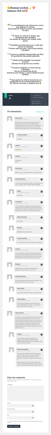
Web (8, 415)
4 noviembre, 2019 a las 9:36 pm (22, 180)
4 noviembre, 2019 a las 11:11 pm (24, 218)
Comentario (10, 384)
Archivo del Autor (10, 98)
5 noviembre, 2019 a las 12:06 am (22, 169)
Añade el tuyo (40, 111)
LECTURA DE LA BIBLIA (38, 97)
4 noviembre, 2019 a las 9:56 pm (23, 350)
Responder (42, 119)
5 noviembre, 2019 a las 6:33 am (23, 300)
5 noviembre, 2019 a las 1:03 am (23, 289)
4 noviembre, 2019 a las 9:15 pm (22, 277)
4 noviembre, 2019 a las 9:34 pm (22, 250)
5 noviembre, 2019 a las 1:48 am (22, 146)
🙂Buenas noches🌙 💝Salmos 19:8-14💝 (21, 9)
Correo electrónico (11, 409)
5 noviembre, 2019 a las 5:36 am (23, 229)
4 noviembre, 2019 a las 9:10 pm (22, 314)
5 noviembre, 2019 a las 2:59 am (23, 192)
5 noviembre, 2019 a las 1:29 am (22, 157)
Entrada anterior (36, 101)
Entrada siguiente (37, 103)
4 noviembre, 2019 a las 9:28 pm (22, 265)
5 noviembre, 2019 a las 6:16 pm (23, 239)
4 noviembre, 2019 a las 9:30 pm (23, 335)
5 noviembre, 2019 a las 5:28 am (22, 119)
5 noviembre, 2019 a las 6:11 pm (23, 136)
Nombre (9, 402)
